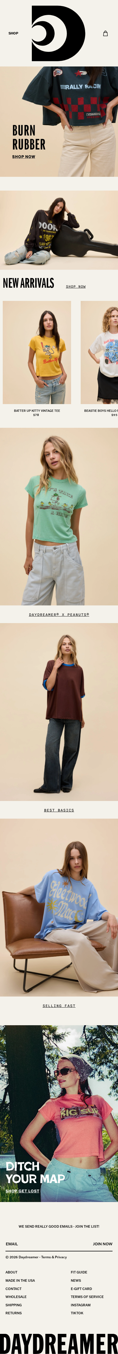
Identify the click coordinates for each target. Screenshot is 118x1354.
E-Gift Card (81, 1289)
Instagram (81, 1305)
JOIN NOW (103, 1243)
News (76, 1280)
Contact (13, 1289)
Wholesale (16, 1297)
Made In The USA (20, 1280)
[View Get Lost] (59, 1113)
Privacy (61, 1257)
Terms (46, 1257)
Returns (13, 1313)
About (11, 1272)
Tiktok (77, 1313)
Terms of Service (87, 1297)
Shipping (13, 1305)
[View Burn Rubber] (59, 88)
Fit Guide (79, 1272)
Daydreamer (28, 1257)
